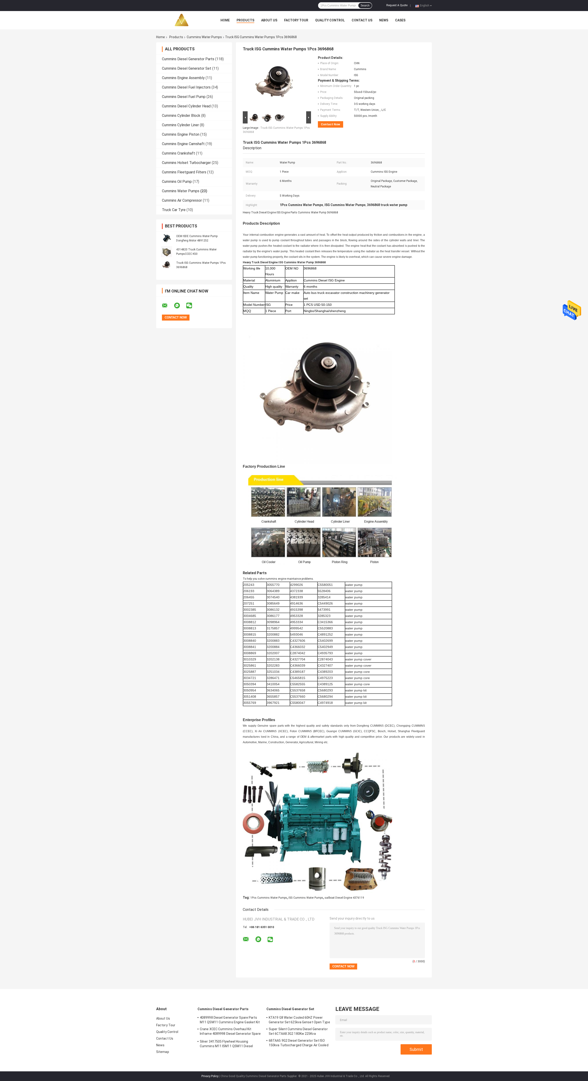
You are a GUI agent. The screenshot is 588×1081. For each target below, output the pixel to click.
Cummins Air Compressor (182, 200)
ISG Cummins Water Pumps (305, 897)
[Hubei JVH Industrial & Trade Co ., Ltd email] (167, 305)
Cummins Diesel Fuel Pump (184, 97)
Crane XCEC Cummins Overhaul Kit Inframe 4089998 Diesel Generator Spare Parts (230, 1032)
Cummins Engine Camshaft (183, 144)
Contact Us (362, 20)
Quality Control (330, 20)
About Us (269, 20)
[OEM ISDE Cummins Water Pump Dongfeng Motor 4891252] (166, 238)
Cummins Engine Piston (180, 134)
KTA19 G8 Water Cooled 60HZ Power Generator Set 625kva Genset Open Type (299, 1020)
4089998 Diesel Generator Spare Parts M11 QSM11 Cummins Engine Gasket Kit (230, 1020)
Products (245, 20)
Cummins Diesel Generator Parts (188, 59)
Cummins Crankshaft (178, 153)
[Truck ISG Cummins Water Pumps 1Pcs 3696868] (166, 264)
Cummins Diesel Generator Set (186, 68)
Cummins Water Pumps (204, 37)
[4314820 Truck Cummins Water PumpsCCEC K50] (166, 251)
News (383, 20)
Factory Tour (296, 20)
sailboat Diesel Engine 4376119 (344, 897)
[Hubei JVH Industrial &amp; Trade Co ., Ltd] (181, 20)
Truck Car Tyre (174, 210)
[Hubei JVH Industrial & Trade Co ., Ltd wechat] (192, 305)
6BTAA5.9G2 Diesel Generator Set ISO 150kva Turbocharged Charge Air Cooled (298, 1043)
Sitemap (162, 1052)
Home (225, 20)
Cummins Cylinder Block (181, 115)
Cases (400, 20)
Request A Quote (396, 5)
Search (365, 5)
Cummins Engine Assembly (183, 78)
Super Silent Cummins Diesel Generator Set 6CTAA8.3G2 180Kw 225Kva (298, 1031)
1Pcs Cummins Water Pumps (268, 897)
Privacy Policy (209, 1076)
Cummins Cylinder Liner (180, 125)
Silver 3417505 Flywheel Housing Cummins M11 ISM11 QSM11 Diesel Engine (226, 1044)
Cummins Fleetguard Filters (184, 172)
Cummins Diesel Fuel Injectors (186, 87)
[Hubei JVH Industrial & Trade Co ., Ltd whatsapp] (180, 305)
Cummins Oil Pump (177, 181)
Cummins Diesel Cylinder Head (186, 106)
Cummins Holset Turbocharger (186, 163)
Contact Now (330, 124)
